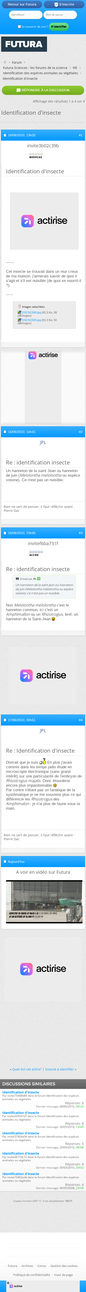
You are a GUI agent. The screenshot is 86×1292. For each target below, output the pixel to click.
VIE (75, 67)
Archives (27, 1266)
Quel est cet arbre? (27, 1069)
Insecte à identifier (59, 1069)
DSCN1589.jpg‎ (31, 312)
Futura (12, 1266)
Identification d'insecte (20, 1092)
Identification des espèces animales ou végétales (40, 73)
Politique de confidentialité (31, 1275)
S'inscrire (64, 4)
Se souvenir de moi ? (34, 26)
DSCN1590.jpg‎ (31, 320)
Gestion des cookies (64, 1266)
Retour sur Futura (22, 4)
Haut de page (63, 1275)
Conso (41, 1266)
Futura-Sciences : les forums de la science (35, 67)
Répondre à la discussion (42, 90)
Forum (17, 62)
